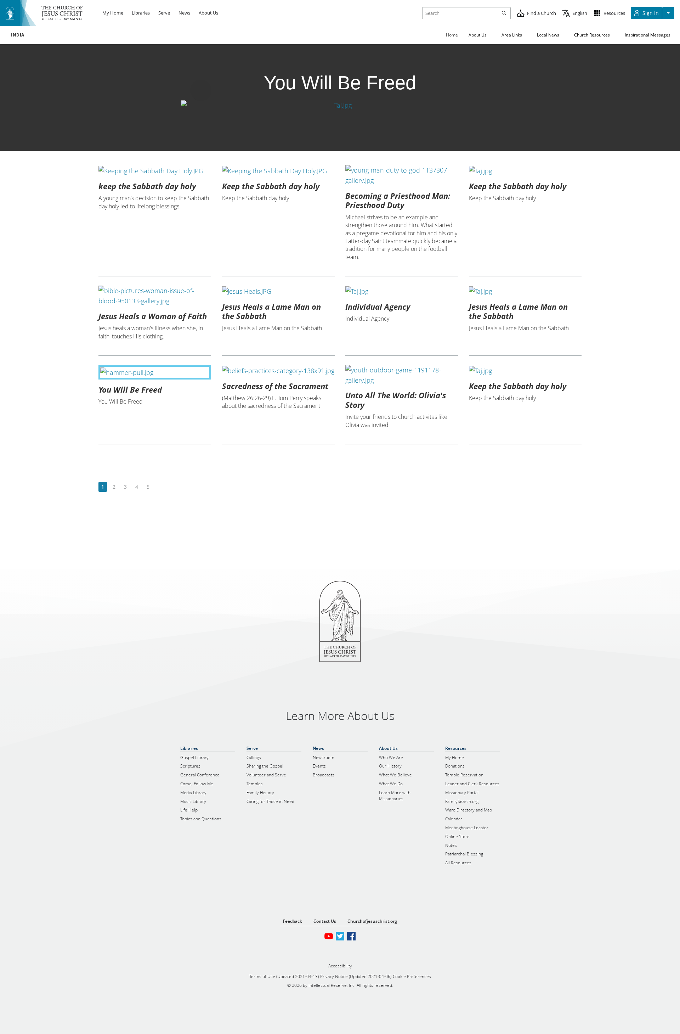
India (17, 35)
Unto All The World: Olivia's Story (395, 400)
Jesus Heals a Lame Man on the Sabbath (271, 311)
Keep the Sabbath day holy (270, 186)
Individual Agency (377, 306)
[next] (159, 487)
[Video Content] (340, 105)
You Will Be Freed (130, 389)
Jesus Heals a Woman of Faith (152, 316)
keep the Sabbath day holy (147, 186)
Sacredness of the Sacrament (275, 386)
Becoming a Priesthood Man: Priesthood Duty (397, 200)
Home (452, 35)
